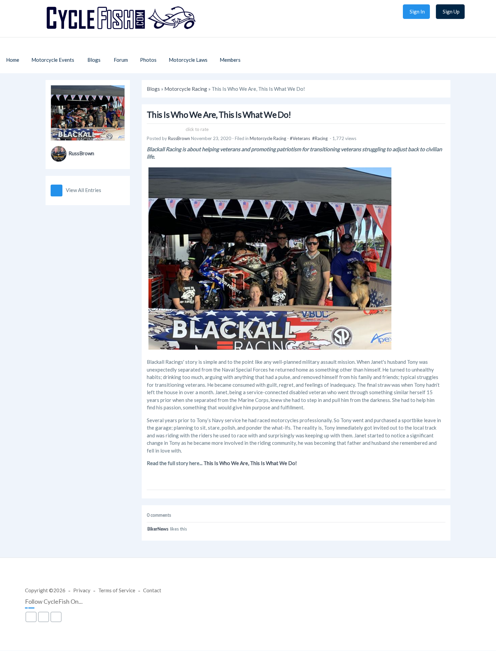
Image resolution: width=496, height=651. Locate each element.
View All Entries (83, 190)
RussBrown (81, 153)
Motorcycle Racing (185, 89)
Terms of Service (116, 590)
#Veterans (300, 138)
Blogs (153, 89)
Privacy (81, 590)
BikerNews (157, 529)
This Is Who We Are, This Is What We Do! (250, 463)
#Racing (320, 138)
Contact (152, 590)
